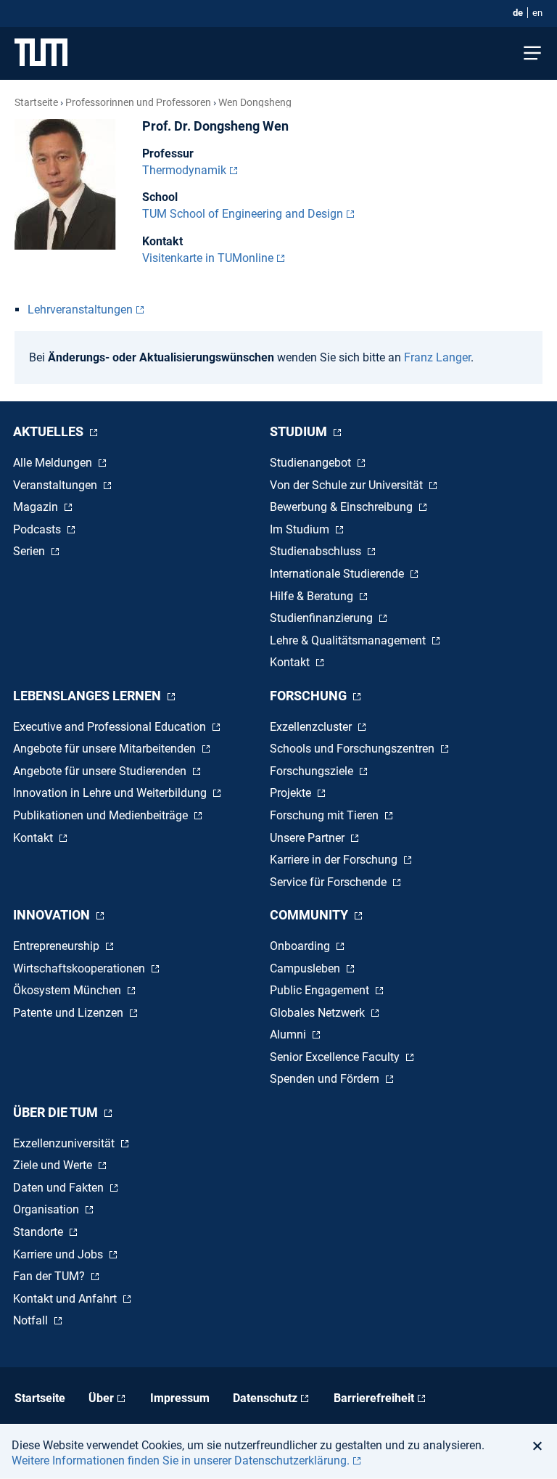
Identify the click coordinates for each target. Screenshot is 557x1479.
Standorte (39, 1232)
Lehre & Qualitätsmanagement (349, 640)
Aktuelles (49, 431)
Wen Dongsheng (255, 102)
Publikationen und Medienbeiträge (102, 815)
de (518, 12)
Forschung (310, 695)
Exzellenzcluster (312, 727)
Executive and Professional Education (111, 727)
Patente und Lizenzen (69, 1013)
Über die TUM (57, 1112)
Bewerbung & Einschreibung (343, 507)
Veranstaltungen (56, 485)
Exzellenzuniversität (65, 1143)
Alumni (289, 1034)
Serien (30, 551)
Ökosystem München (68, 990)
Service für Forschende (329, 882)
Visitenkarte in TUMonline (207, 258)
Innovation (53, 914)
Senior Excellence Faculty (336, 1057)
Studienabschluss (317, 551)
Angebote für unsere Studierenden (101, 771)
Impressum (180, 1398)
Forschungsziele (313, 771)
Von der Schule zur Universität (348, 485)
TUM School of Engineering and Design (242, 214)
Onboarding (301, 946)
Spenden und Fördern (326, 1079)
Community (310, 914)
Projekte (292, 793)
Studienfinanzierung (323, 618)
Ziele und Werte (54, 1165)
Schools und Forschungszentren (353, 748)
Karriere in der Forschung (335, 859)
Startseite (36, 102)
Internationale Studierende (338, 574)
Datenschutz (265, 1398)
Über (101, 1398)
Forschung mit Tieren (325, 815)
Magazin (37, 507)
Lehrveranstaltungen (80, 309)
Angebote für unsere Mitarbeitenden (106, 748)
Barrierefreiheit (374, 1398)
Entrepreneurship (57, 946)
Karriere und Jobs (59, 1254)
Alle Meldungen (54, 463)
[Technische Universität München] (41, 53)
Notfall (32, 1320)
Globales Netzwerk (319, 1013)
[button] (541, 1445)
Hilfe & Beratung (313, 596)
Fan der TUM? (50, 1276)
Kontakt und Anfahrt (66, 1299)
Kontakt (291, 662)
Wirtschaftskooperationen (80, 968)
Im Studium (301, 529)
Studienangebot (312, 463)
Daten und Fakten (60, 1188)
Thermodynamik (184, 170)
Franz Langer (437, 357)
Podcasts (38, 529)
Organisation (47, 1209)
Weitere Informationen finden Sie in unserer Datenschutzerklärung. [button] (181, 1460)
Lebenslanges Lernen (88, 695)
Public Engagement (321, 990)
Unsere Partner (308, 838)
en (537, 12)
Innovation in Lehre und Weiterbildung (111, 793)
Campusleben (306, 968)
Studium (300, 431)
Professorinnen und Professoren (138, 102)
